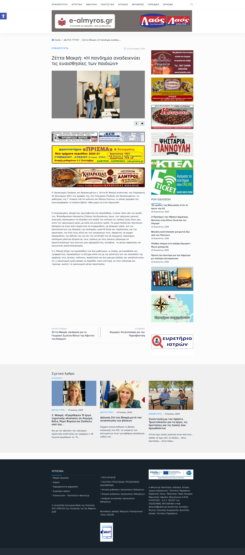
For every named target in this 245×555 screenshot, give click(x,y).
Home (57, 40)
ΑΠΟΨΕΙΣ (123, 4)
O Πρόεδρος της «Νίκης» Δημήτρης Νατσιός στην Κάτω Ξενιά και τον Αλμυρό (169, 220)
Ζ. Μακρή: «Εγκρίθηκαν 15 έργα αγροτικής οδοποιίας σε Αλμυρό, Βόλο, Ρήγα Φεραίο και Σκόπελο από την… (72, 420)
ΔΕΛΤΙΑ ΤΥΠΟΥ (71, 40)
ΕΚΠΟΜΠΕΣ (138, 4)
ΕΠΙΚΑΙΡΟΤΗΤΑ (60, 4)
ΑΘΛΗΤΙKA (91, 4)
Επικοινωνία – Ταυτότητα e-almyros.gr (71, 495)
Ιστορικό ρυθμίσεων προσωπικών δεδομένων (123, 494)
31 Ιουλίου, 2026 (75, 410)
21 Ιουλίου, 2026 (172, 414)
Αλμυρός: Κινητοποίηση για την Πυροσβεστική (127, 332)
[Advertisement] (98, 287)
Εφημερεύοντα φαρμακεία (65, 486)
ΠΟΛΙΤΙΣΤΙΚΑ (107, 4)
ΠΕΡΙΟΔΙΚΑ (153, 4)
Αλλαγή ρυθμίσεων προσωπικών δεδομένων (123, 489)
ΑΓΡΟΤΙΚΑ (76, 4)
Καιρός (56, 482)
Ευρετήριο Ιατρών (61, 491)
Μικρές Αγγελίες (61, 478)
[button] (3, 16)
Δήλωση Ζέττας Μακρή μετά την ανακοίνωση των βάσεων (121, 419)
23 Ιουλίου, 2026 (124, 412)
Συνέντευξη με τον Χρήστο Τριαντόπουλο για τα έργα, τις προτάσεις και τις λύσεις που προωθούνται (168, 423)
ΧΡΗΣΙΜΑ (168, 4)
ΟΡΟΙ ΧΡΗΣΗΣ (109, 477)
